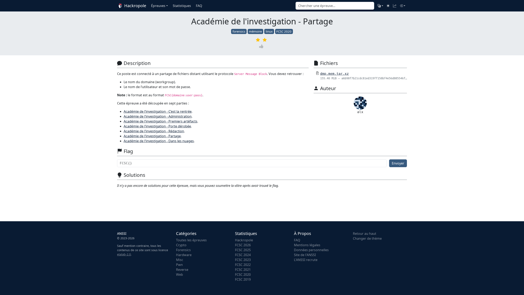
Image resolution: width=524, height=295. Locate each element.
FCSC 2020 (283, 31)
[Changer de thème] (388, 6)
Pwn (179, 264)
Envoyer (398, 163)
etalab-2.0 (124, 254)
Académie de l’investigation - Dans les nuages (159, 141)
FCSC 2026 (243, 245)
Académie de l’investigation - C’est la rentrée (158, 111)
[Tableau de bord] (394, 6)
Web (179, 274)
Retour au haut (364, 233)
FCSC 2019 (243, 279)
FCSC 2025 (243, 250)
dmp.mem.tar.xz (334, 74)
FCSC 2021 (243, 269)
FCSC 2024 (243, 255)
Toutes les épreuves (191, 240)
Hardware (184, 255)
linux (269, 31)
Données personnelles (311, 250)
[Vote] (262, 46)
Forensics (183, 250)
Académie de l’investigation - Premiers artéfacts (160, 121)
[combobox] (335, 6)
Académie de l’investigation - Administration (158, 116)
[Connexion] (402, 6)
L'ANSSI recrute (305, 260)
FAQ (297, 240)
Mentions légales (307, 245)
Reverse (182, 269)
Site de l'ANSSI (305, 255)
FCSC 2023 (243, 260)
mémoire (255, 31)
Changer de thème (367, 238)
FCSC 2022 (243, 264)
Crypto (181, 245)
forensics (239, 31)
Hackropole (134, 5)
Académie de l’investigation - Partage (152, 136)
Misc (179, 260)
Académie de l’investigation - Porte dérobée (157, 126)
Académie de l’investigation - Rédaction (154, 131)
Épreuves (158, 5)
